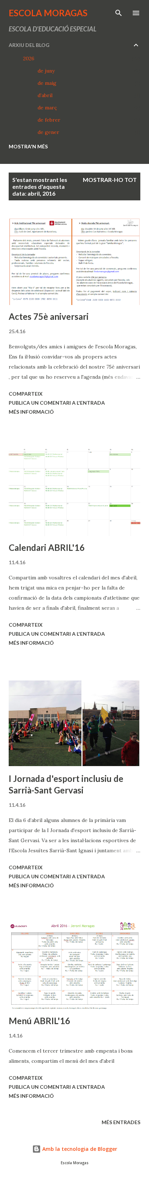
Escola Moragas (48, 13)
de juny (46, 71)
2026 (28, 58)
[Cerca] (118, 13)
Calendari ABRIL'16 (47, 547)
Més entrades (121, 1122)
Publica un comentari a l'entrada (57, 403)
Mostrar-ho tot (110, 179)
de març (47, 107)
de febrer (49, 120)
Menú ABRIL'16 (39, 1020)
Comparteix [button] (26, 394)
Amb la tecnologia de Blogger (79, 1148)
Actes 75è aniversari (49, 316)
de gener (48, 132)
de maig (47, 83)
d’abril (45, 95)
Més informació (31, 412)
